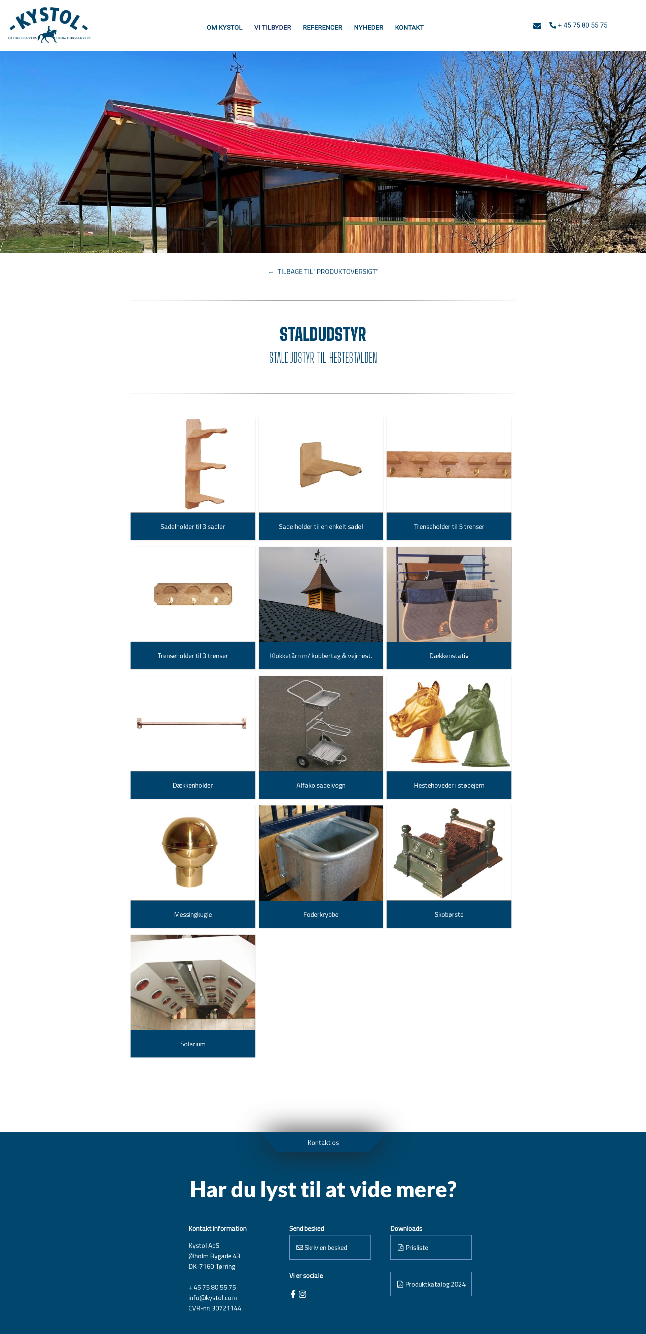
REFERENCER (322, 27)
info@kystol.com (212, 1297)
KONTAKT (409, 27)
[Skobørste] (449, 853)
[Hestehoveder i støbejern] (449, 723)
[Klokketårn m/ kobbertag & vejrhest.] (321, 594)
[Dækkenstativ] (449, 594)
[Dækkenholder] (193, 723)
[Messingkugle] (193, 853)
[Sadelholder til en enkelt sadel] (321, 465)
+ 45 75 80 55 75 (212, 1287)
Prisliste (416, 1247)
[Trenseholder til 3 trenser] (193, 594)
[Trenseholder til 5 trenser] (449, 465)
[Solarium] (193, 982)
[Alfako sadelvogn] (321, 723)
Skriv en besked (325, 1247)
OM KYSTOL (225, 27)
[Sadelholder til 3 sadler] (193, 465)
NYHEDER (368, 27)
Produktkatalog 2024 (435, 1284)
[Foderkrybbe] (321, 853)
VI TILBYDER (272, 27)
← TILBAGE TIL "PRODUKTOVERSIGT (322, 271)
